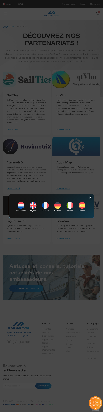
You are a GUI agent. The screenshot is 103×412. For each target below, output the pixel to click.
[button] (90, 197)
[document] (51, 206)
